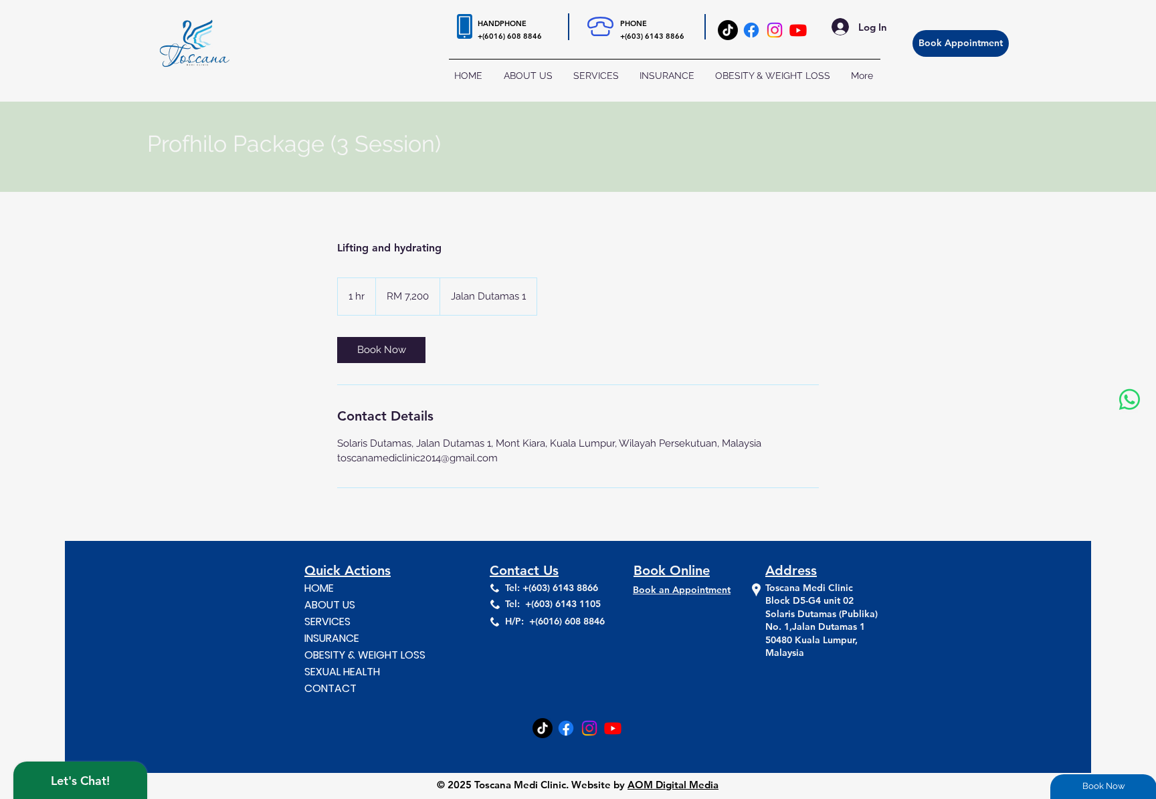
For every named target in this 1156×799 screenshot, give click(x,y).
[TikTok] (728, 30)
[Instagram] (775, 30)
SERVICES (327, 621)
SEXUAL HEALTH (342, 671)
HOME (319, 588)
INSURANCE (331, 638)
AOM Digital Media (673, 784)
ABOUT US (329, 604)
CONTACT (330, 688)
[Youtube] (798, 30)
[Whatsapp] (1130, 399)
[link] (381, 350)
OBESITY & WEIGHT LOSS (361, 655)
